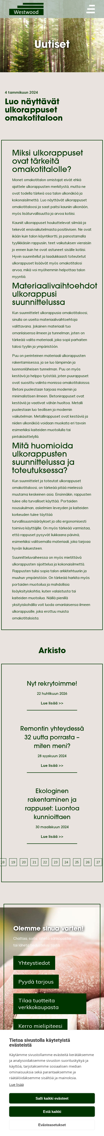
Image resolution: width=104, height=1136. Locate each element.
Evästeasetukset (52, 1125)
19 (13, 862)
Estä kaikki (52, 1112)
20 (24, 862)
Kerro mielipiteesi (40, 1026)
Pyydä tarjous (36, 981)
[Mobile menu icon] (90, 9)
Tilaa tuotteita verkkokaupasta (38, 1004)
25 (77, 862)
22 (45, 862)
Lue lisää (16, 1084)
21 (34, 862)
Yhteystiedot (34, 962)
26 (87, 862)
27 (98, 862)
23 (56, 862)
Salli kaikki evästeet (52, 1098)
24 (66, 862)
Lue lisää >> (52, 703)
